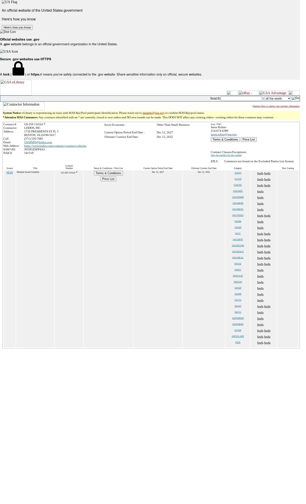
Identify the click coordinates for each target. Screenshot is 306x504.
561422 (238, 306)
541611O (238, 282)
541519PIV (238, 239)
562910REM (238, 318)
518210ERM (238, 197)
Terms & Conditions (225, 139)
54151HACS (238, 251)
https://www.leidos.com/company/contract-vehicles (55, 145)
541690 (238, 294)
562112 (238, 312)
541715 (238, 300)
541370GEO (238, 215)
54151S (237, 263)
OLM (237, 342)
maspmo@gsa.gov (153, 113)
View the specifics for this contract (226, 155)
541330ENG (238, 209)
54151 (238, 233)
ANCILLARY (238, 336)
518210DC (238, 191)
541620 (238, 288)
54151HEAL (238, 257)
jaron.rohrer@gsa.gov (224, 134)
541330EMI (238, 203)
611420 (238, 330)
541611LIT (238, 276)
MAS (9, 172)
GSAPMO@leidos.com (38, 142)
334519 (238, 173)
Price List (249, 139)
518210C (238, 185)
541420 (238, 227)
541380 (238, 221)
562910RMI (237, 324)
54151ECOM (238, 245)
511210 (238, 179)
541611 (238, 269)
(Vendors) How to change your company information (276, 106)
